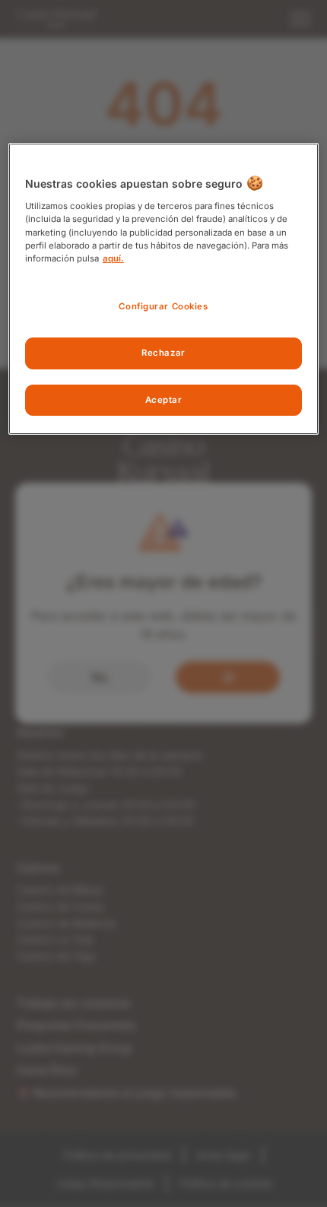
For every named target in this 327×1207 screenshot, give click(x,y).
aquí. (113, 258)
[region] (163, 289)
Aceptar (164, 399)
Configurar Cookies (163, 306)
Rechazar (163, 352)
